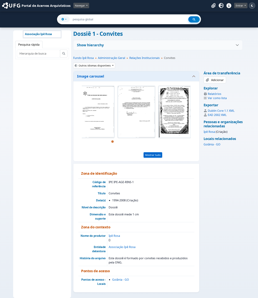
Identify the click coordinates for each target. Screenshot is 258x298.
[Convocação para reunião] (95, 112)
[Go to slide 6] (139, 141)
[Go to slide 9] (154, 141)
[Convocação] (174, 112)
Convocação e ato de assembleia (136, 148)
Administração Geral (111, 58)
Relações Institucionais (144, 58)
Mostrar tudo (153, 155)
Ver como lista (217, 98)
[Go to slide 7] (144, 141)
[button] (213, 5)
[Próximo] (194, 115)
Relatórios (214, 94)
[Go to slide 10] (160, 141)
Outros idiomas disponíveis (94, 65)
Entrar (240, 5)
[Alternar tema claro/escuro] (252, 5)
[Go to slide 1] (112, 141)
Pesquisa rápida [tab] (28, 44)
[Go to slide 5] (133, 141)
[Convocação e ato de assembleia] (136, 112)
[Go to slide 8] (149, 141)
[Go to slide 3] (123, 141)
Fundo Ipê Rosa (83, 58)
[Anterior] (78, 115)
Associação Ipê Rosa (122, 247)
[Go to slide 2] (118, 141)
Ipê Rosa (114, 236)
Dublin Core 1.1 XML (221, 111)
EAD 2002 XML (217, 115)
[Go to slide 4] (128, 141)
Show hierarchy (90, 45)
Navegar (80, 5)
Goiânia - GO (120, 280)
